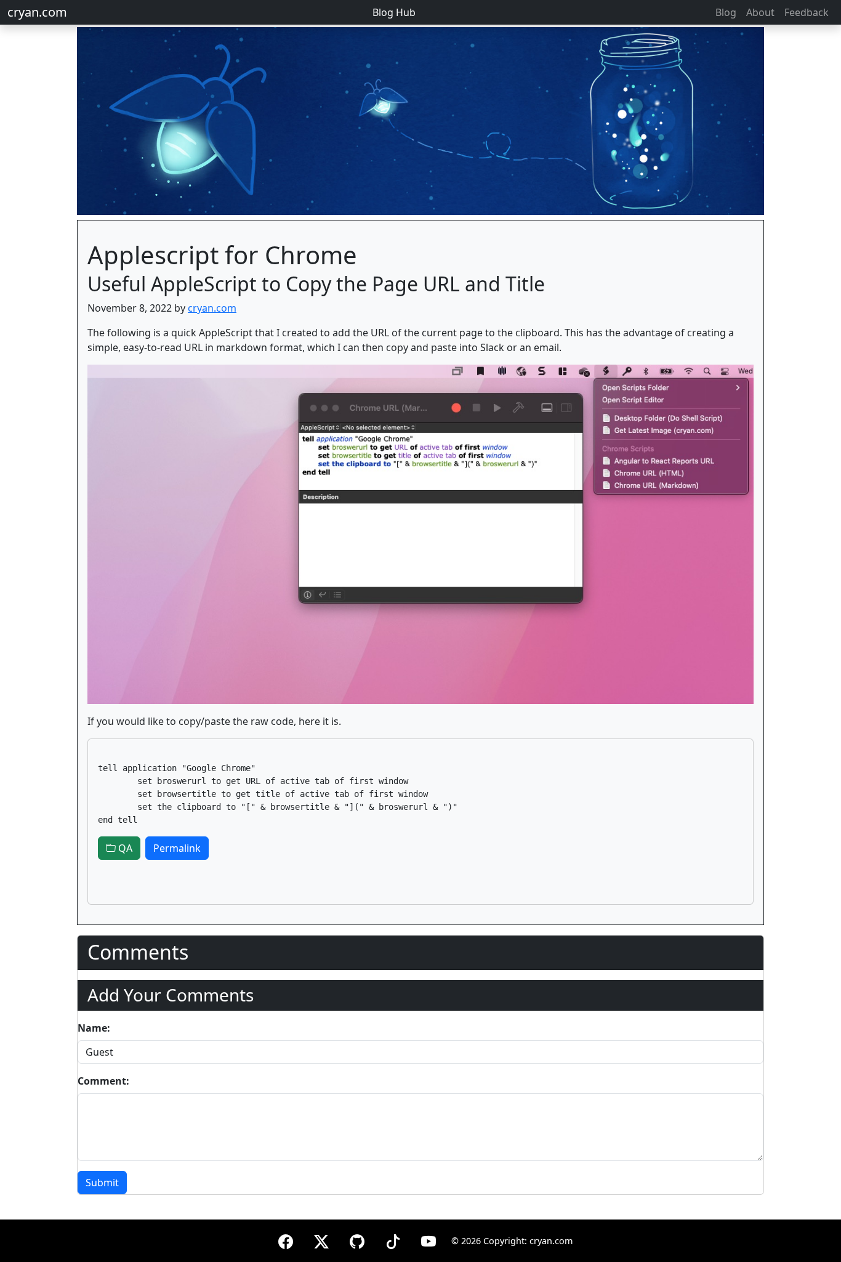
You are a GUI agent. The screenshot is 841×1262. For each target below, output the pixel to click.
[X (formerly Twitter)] (321, 1239)
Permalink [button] (177, 848)
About (760, 12)
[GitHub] (357, 1239)
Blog (725, 12)
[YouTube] (428, 1239)
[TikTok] (392, 1239)
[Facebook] (285, 1239)
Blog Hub (394, 12)
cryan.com (37, 12)
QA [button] (124, 848)
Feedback (806, 12)
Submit (102, 1182)
